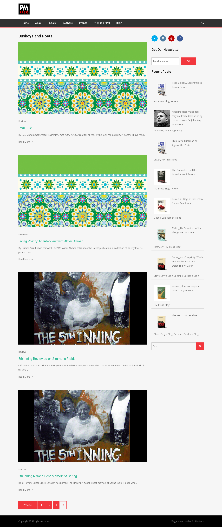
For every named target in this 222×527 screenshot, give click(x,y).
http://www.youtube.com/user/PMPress (171, 38)
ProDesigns (197, 521)
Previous (28, 504)
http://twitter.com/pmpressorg (154, 38)
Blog (119, 22)
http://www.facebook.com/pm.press (180, 38)
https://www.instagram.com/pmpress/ (163, 38)
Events (83, 22)
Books (53, 22)
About (39, 22)
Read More (24, 141)
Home (25, 22)
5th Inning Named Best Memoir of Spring (47, 476)
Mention (22, 469)
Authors (68, 22)
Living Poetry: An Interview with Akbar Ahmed (50, 241)
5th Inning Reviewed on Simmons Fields (46, 359)
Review (22, 121)
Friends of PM (102, 22)
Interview (23, 234)
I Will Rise (25, 128)
